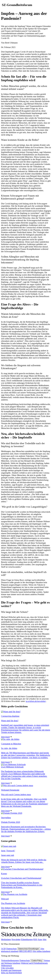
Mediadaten (6, 939)
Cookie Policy (36, 961)
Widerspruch (6, 965)
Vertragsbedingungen (10, 960)
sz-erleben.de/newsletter (36, 701)
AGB (3, 948)
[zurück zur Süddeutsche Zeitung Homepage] (26, 937)
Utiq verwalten (7, 968)
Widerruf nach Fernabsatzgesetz (34, 963)
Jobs (44, 939)
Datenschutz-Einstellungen (28, 949)
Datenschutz (11, 948)
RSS (35, 939)
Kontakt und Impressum (11, 970)
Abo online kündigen (41, 951)
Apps (40, 939)
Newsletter (16, 939)
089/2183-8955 (25, 951)
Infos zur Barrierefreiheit (11, 973)
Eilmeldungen (27, 939)
